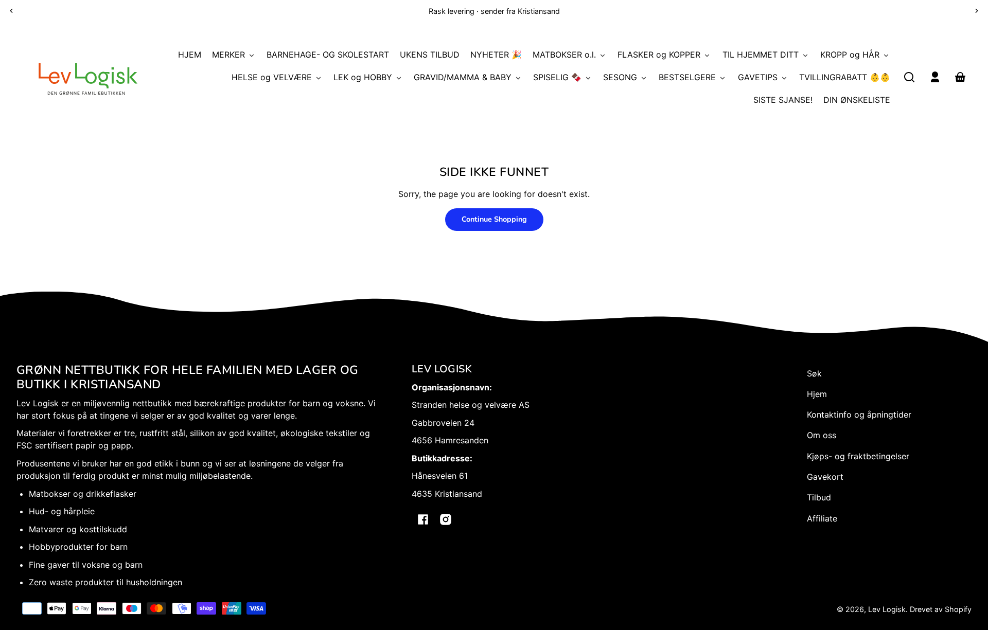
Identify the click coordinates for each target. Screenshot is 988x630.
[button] (909, 77)
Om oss (821, 435)
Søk (814, 373)
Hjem (817, 394)
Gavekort (825, 477)
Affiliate (822, 518)
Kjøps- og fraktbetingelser (858, 456)
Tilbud (819, 497)
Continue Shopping (494, 219)
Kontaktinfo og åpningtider (859, 414)
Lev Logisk (887, 609)
